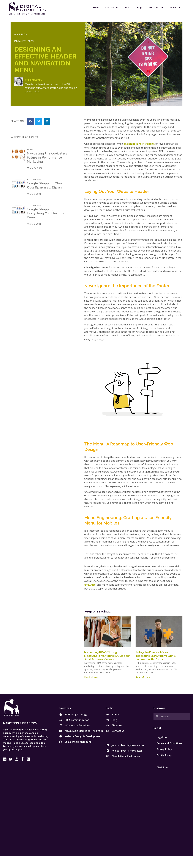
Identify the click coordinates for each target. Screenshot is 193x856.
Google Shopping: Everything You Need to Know (45, 213)
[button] (30, 121)
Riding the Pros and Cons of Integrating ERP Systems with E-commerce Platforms (156, 656)
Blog (139, 7)
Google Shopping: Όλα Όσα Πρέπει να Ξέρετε (44, 185)
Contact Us (175, 7)
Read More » (91, 677)
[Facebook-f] (22, 759)
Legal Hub (162, 737)
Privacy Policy (164, 749)
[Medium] (28, 759)
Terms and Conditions (169, 743)
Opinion (22, 34)
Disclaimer (162, 767)
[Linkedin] (5, 759)
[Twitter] (11, 759)
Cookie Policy (164, 755)
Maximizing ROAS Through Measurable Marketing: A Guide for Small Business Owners (107, 656)
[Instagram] (16, 759)
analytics (90, 584)
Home (96, 7)
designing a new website (139, 144)
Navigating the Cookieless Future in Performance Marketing (47, 157)
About (127, 7)
